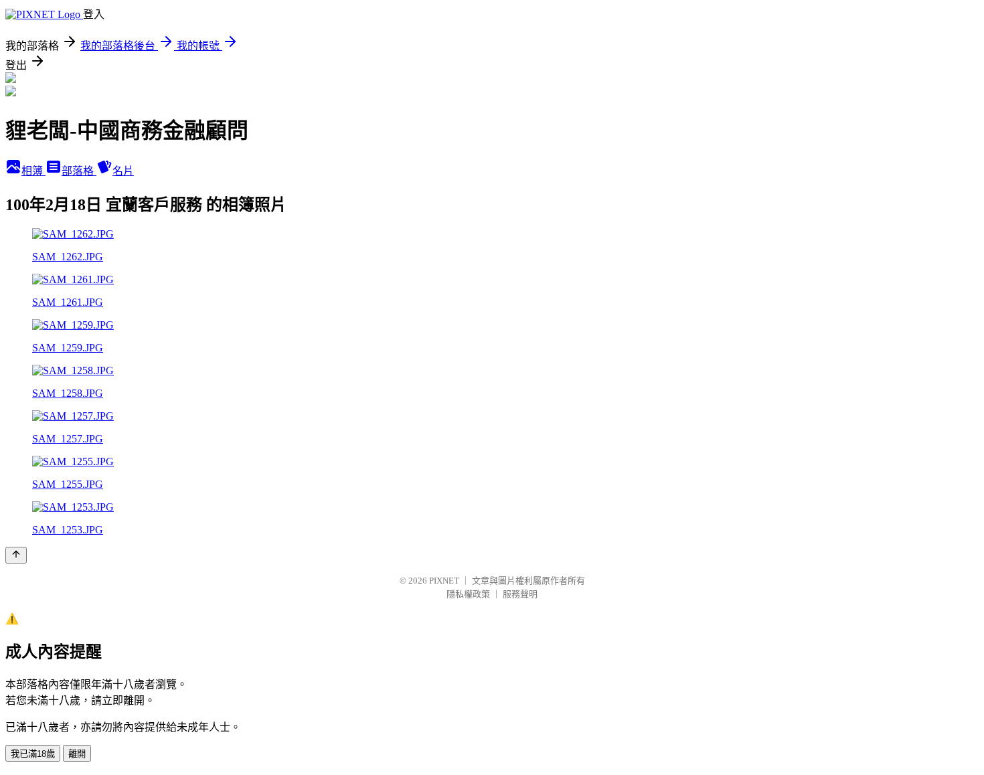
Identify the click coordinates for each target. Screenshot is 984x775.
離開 (77, 754)
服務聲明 (520, 594)
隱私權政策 (468, 594)
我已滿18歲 (33, 754)
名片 (123, 171)
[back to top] (16, 555)
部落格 (79, 171)
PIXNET (444, 581)
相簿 (33, 171)
